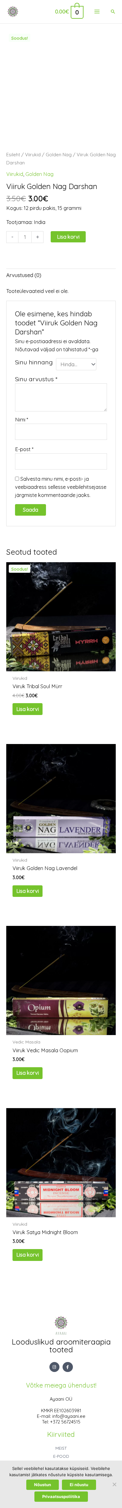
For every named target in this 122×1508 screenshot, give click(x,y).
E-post (24, 449)
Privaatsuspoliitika (61, 1496)
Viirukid (33, 155)
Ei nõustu (79, 1484)
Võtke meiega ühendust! (61, 1385)
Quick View (61, 665)
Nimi (21, 419)
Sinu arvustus (36, 379)
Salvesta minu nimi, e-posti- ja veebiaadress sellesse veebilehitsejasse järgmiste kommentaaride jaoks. (60, 487)
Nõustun (42, 1484)
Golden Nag (59, 155)
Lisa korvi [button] (27, 709)
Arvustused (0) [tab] (23, 275)
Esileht (13, 155)
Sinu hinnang (34, 362)
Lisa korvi (68, 237)
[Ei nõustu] (114, 1484)
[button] (113, 11)
